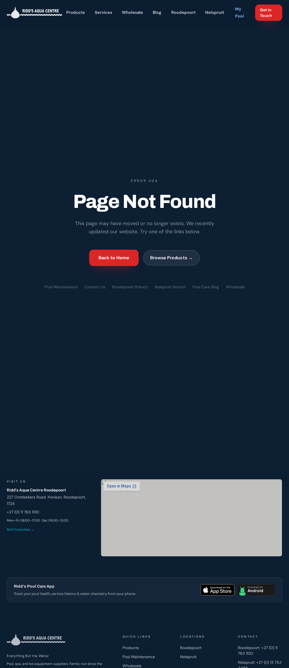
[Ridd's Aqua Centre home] (34, 12)
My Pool (239, 12)
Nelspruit (214, 12)
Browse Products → (171, 258)
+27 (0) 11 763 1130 (23, 512)
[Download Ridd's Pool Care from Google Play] (256, 590)
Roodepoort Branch (130, 286)
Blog (157, 12)
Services (103, 12)
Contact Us (94, 286)
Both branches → (20, 529)
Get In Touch (266, 12)
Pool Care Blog (205, 286)
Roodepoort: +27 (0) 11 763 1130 (257, 650)
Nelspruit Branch (170, 286)
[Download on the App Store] (217, 590)
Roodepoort (183, 12)
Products (76, 12)
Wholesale (132, 12)
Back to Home (113, 258)
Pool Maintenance (61, 286)
